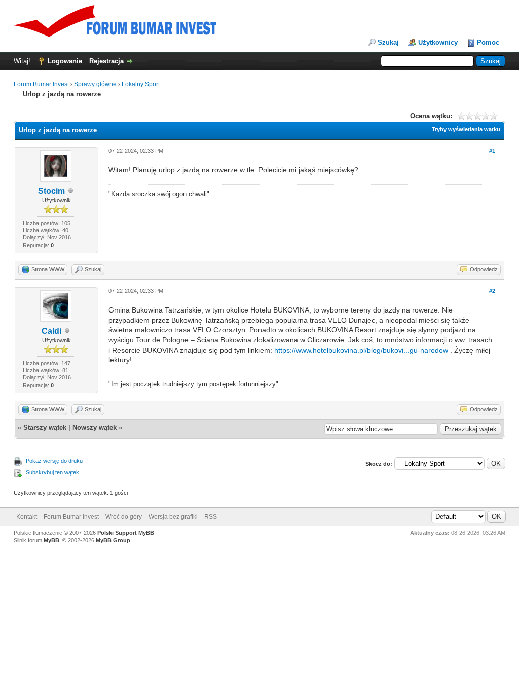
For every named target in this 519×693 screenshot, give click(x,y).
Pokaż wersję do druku (54, 461)
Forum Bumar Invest (41, 84)
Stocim (51, 191)
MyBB (51, 540)
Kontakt (26, 517)
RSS (210, 517)
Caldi (51, 331)
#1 (492, 151)
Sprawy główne (95, 84)
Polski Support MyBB (125, 533)
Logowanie (65, 61)
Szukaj (388, 42)
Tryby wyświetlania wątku (466, 129)
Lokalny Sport (141, 84)
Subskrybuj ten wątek (52, 472)
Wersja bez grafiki (173, 517)
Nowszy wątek (94, 427)
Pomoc (488, 42)
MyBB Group (113, 540)
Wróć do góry (123, 517)
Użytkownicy (438, 42)
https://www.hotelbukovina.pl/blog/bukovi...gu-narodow (361, 350)
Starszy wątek (44, 427)
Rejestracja (106, 61)
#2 (492, 291)
